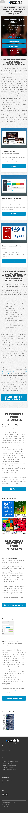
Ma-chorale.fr (5, 802)
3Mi (7, 807)
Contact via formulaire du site (9, 743)
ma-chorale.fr (14, 690)
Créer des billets (14, 698)
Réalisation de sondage (7, 767)
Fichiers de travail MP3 (7, 763)
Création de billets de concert (9, 769)
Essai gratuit (14, 41)
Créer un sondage (14, 605)
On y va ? (14, 37)
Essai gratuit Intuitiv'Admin (13, 397)
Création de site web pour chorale (10, 761)
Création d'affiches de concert (9, 765)
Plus (14, 166)
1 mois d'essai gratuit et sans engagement (14, 371)
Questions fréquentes (7, 780)
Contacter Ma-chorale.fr (8, 783)
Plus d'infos (14, 46)
